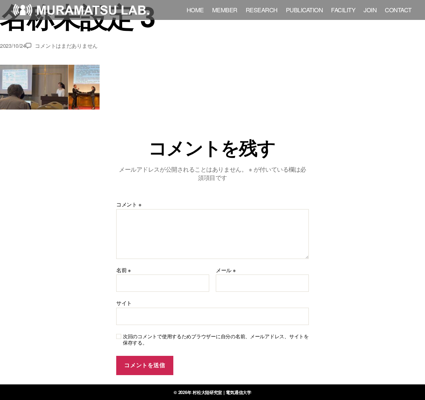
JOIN (370, 10)
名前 (123, 270)
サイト (124, 302)
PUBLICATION (304, 10)
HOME (195, 10)
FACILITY (343, 10)
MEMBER (224, 10)
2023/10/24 (13, 45)
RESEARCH (262, 10)
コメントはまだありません (66, 45)
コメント (128, 204)
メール (226, 270)
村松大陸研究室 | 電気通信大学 (222, 392)
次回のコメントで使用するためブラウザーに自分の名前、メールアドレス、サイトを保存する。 (216, 339)
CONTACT (398, 10)
